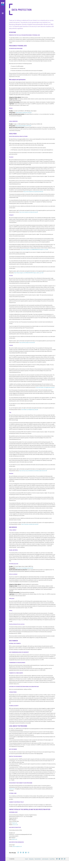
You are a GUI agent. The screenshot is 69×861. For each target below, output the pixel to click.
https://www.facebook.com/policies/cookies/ (32, 191)
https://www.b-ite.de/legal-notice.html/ (24, 568)
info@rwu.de (14, 823)
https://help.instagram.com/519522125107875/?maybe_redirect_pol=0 (28, 272)
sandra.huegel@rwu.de (17, 846)
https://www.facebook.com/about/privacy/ (28, 212)
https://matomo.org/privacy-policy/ (23, 112)
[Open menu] (2, 13)
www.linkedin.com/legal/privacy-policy (29, 409)
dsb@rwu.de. (12, 788)
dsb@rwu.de (14, 839)
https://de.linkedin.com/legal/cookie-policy (44, 387)
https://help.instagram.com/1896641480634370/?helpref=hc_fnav (33, 249)
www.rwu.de (15, 824)
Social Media (52, 859)
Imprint (26, 859)
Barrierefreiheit (38, 859)
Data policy (31, 859)
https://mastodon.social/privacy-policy (29, 524)
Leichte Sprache (45, 859)
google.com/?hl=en (26, 125)
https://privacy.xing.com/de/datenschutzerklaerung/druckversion (32, 470)
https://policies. (19, 125)
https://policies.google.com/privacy (26, 342)
